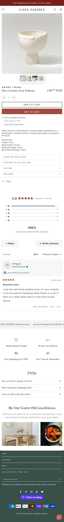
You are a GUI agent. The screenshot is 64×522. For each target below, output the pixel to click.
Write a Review (52, 244)
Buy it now (32, 112)
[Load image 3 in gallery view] (35, 78)
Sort (36, 254)
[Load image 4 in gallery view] (40, 78)
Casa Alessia (27, 513)
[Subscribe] (61, 479)
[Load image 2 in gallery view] (29, 78)
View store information (14, 124)
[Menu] (3, 9)
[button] (55, 9)
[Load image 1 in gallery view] (23, 78)
